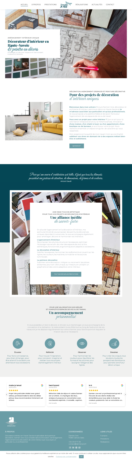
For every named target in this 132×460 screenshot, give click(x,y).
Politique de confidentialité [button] (66, 457)
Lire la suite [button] (53, 403)
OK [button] (81, 456)
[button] (125, 394)
